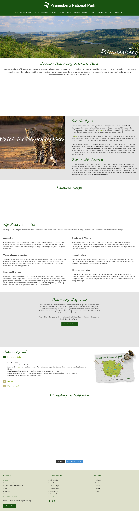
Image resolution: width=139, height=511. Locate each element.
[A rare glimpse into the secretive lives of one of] (18, 409)
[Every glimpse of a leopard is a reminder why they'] (18, 449)
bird (75, 136)
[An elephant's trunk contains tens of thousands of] (52, 449)
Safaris (97, 486)
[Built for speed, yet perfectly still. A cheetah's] (120, 449)
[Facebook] (50, 501)
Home (7, 480)
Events (97, 491)
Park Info (98, 480)
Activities (98, 483)
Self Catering (54, 480)
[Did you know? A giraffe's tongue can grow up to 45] (120, 409)
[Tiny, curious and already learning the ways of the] (52, 409)
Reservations (9, 494)
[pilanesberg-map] (114, 351)
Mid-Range (53, 483)
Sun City (7, 488)
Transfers (98, 488)
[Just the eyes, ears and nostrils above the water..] (86, 449)
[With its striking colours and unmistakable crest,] (120, 429)
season (19, 367)
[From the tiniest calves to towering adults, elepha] (86, 429)
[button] (122, 12)
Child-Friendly (54, 488)
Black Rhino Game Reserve (14, 486)
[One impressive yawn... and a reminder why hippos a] (86, 409)
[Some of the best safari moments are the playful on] (52, 429)
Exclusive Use (54, 494)
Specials (7, 491)
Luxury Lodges (55, 486)
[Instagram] (53, 501)
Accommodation (10, 483)
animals (100, 130)
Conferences (54, 491)
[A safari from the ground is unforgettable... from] (18, 429)
